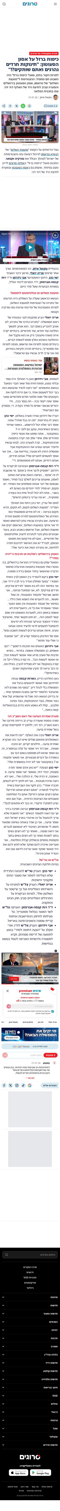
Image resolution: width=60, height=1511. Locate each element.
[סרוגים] (30, 1457)
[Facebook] (10, 106)
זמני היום (25, 1486)
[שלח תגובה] (5, 1055)
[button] (55, 951)
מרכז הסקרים (30, 1267)
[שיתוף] (3, 106)
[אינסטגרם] (17, 1085)
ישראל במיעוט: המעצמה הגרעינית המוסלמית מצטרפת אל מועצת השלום (23, 366)
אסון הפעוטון (20, 167)
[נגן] (30, 247)
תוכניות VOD (30, 1277)
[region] (30, 247)
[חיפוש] (4, 4)
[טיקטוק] (23, 1085)
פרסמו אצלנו (47, 1486)
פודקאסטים (30, 1282)
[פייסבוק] (4, 1085)
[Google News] (29, 1085)
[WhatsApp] (23, 106)
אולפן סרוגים (16, 163)
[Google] (29, 106)
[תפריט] (55, 4)
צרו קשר (35, 1486)
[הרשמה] (9, 1006)
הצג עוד (31, 1077)
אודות (21, 1490)
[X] (16, 106)
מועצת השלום (19, 150)
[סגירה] (8, 991)
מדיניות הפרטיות (34, 1490)
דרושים (30, 1272)
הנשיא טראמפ (50, 154)
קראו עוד (14, 979)
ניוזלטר (30, 1287)
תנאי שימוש (13, 1486)
